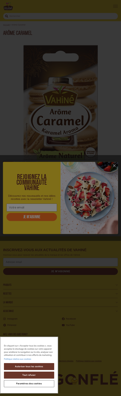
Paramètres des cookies (29, 383)
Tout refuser (29, 375)
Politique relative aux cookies (17, 359)
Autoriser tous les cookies (29, 366)
